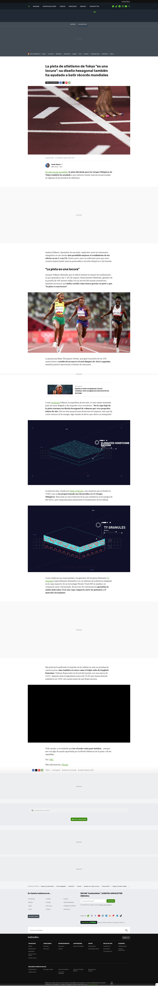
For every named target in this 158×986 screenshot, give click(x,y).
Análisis (48, 899)
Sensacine (61, 946)
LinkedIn (117, 915)
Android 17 (71, 886)
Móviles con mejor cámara (91, 886)
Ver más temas (33, 916)
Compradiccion (107, 951)
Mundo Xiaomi (32, 958)
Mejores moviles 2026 (47, 886)
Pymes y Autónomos (121, 949)
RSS (110, 915)
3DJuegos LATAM (48, 969)
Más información (92, 984)
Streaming (31, 899)
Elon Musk (67, 54)
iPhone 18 (104, 54)
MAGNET (83, 6)
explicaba (55, 402)
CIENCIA (62, 6)
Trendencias (106, 946)
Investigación (56, 770)
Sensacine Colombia (61, 972)
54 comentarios (53, 82)
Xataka (30, 946)
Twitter (129, 6)
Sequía (74, 54)
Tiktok (116, 6)
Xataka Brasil (32, 972)
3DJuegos (46, 946)
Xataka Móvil (32, 949)
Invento (86, 54)
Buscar (126, 930)
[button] (57, 164)
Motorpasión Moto (93, 949)
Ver (80, 819)
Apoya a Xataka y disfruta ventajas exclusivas (111, 922)
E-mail (69, 83)
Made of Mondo (76, 491)
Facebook (60, 83)
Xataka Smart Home (32, 954)
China (44, 54)
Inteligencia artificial (69, 906)
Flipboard (66, 83)
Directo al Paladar (78, 946)
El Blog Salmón (122, 946)
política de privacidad (105, 905)
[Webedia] (126, 1)
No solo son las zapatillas (56, 172)
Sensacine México (63, 969)
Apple (30, 906)
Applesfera (31, 951)
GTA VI (112, 54)
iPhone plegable (61, 886)
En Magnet (79, 386)
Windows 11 (66, 909)
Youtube (126, 6)
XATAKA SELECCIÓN (49, 6)
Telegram (119, 6)
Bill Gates (58, 54)
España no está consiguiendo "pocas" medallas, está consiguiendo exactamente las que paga (92, 390)
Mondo (65, 764)
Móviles (30, 902)
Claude (79, 886)
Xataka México (32, 969)
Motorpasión (92, 946)
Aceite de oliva (95, 54)
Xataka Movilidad (68, 902)
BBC (52, 759)
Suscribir (111, 901)
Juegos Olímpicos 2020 (86, 770)
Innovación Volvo (82, 24)
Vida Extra (46, 949)
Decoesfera (106, 949)
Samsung (49, 906)
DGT (80, 54)
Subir (125, 937)
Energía (48, 902)
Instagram (123, 6)
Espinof (60, 949)
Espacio (65, 899)
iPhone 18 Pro (106, 886)
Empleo (48, 909)
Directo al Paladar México (78, 970)
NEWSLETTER (94, 6)
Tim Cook (50, 54)
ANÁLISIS (36, 6)
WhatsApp (113, 6)
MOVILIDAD (73, 6)
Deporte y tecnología (70, 770)
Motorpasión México (92, 970)
